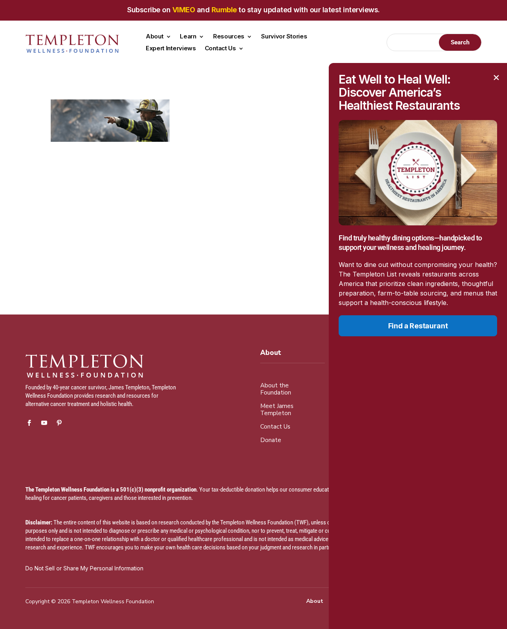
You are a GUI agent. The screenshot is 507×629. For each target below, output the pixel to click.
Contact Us (220, 49)
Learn (188, 37)
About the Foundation (275, 389)
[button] (496, 77)
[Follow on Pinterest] (59, 423)
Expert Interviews (171, 49)
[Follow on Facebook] (29, 423)
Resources (228, 37)
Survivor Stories (284, 37)
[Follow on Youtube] (44, 423)
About (155, 37)
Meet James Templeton (277, 409)
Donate (270, 440)
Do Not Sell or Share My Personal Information (84, 568)
